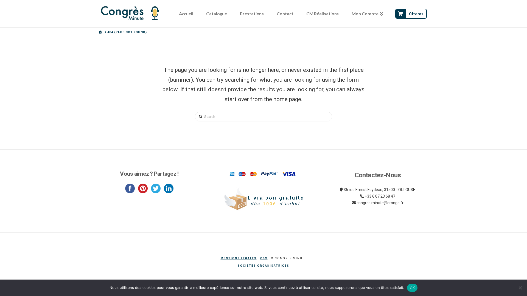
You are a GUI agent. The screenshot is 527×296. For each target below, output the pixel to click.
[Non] (520, 288)
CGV (264, 258)
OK (412, 288)
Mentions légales (239, 258)
